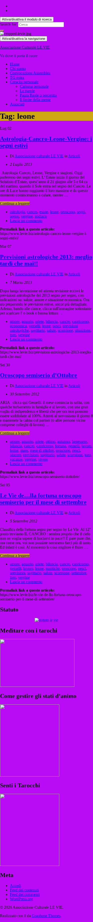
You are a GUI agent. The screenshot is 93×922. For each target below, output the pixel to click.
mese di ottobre (42, 450)
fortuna (60, 446)
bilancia (52, 321)
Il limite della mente (35, 100)
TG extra (17, 77)
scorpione (65, 330)
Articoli (74, 156)
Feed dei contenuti (24, 890)
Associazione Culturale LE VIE (25, 47)
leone (54, 212)
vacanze (16, 459)
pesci (57, 326)
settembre (78, 573)
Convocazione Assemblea (30, 73)
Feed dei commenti (25, 894)
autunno (63, 441)
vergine (27, 216)
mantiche (53, 568)
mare (24, 450)
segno (14, 216)
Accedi (15, 885)
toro (13, 335)
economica (18, 326)
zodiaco (41, 216)
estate (43, 212)
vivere (43, 459)
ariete (39, 321)
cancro (32, 212)
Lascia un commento (26, 221)
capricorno (80, 321)
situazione (83, 330)
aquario (27, 321)
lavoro (87, 446)
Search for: (8, 24)
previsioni (30, 455)
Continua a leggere (15, 203)
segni (81, 212)
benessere (79, 441)
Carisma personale (34, 86)
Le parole (27, 91)
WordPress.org (21, 899)
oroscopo (68, 212)
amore (15, 321)
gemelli (34, 326)
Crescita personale (24, 82)
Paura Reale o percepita (38, 95)
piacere (15, 455)
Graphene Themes (46, 916)
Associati (17, 104)
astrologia (17, 212)
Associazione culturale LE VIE (39, 156)
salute (51, 330)
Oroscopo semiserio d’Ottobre (38, 375)
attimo (50, 441)
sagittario (38, 330)
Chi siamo (18, 68)
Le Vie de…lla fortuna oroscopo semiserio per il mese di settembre (43, 498)
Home (15, 64)
